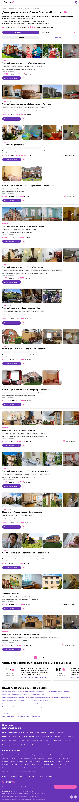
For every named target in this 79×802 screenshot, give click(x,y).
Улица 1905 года (47, 736)
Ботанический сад (34, 736)
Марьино (44, 732)
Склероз (38, 148)
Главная (4, 8)
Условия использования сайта (38, 793)
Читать (69, 155)
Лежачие (5, 148)
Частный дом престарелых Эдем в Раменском (22, 267)
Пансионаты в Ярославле (27, 771)
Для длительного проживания (32, 270)
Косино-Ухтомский (33, 732)
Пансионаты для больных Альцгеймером (58, 691)
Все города (63, 745)
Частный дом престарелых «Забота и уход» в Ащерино (26, 104)
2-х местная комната (29, 66)
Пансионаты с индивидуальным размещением (26, 713)
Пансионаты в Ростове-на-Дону (29, 764)
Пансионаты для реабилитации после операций (14, 707)
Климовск (43, 745)
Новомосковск (52, 745)
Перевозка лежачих (7, 710)
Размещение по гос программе (38, 707)
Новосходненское (45, 741)
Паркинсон (12, 107)
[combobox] (58, 32)
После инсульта (39, 66)
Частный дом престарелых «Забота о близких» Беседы (26, 471)
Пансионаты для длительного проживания (44, 710)
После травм (6, 66)
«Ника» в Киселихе (10, 593)
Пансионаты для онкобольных (45, 703)
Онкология (5, 107)
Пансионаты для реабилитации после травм (13, 700)
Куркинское (25, 741)
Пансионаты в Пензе (63, 761)
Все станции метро (68, 736)
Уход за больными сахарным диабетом (39, 700)
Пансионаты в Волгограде (68, 755)
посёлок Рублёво (24, 745)
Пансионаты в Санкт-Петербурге (11, 755)
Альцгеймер (43, 107)
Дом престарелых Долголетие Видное (34, 677)
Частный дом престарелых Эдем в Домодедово (23, 226)
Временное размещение (64, 710)
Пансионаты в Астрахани (31, 755)
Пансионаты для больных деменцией (12, 691)
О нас (4, 776)
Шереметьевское (14, 741)
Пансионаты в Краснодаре (25, 761)
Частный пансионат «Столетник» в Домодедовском (25, 552)
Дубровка (57, 736)
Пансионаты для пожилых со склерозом (40, 697)
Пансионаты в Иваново (45, 758)
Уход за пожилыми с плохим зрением (34, 691)
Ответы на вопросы (47, 776)
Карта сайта (5, 793)
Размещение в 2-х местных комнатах (59, 707)
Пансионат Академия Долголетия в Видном (21, 634)
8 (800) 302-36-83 (7, 791)
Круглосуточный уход (47, 713)
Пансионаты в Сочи (8, 768)
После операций (21, 392)
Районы (20, 8)
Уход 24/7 (28, 229)
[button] (38, 682)
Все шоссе (67, 741)
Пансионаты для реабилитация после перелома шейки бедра (18, 703)
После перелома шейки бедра (31, 107)
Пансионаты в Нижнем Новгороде (45, 761)
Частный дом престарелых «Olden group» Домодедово (26, 389)
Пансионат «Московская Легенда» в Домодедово (24, 348)
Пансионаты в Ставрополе (23, 768)
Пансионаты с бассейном (22, 710)
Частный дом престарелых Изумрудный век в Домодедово (28, 185)
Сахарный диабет (13, 148)
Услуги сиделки (6, 713)
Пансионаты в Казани (8, 761)
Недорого (13, 66)
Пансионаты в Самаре (47, 764)
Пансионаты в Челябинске (10, 771)
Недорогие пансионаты (62, 713)
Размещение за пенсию (8, 716)
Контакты (32, 776)
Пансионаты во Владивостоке (49, 755)
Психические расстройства (48, 270)
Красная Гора (12, 745)
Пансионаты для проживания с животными (29, 716)
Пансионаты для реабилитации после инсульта (14, 697)
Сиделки (20, 66)
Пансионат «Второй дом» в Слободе (18, 430)
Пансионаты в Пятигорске (9, 764)
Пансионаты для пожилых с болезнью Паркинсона (15, 694)
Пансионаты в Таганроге (41, 768)
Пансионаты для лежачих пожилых (63, 697)
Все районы (59, 732)
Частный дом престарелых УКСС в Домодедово (23, 63)
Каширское (34, 741)
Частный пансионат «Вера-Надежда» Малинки (23, 308)
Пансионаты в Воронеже (9, 758)
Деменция (19, 107)
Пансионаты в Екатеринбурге (27, 758)
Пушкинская (23, 736)
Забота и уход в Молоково (13, 144)
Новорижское (58, 741)
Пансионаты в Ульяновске (58, 768)
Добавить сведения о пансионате (65, 787)
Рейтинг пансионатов (18, 776)
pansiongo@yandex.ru (27, 791)
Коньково (22, 732)
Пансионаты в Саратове (63, 764)
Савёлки (51, 732)
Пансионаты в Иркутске (61, 758)
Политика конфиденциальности (19, 793)
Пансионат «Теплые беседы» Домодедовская (22, 512)
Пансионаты (12, 8)
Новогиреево (13, 732)
